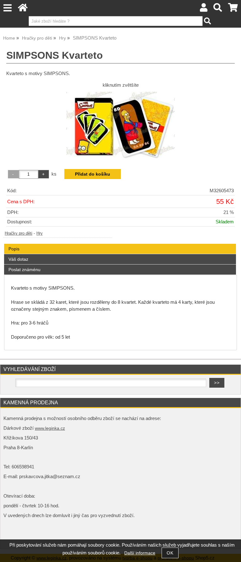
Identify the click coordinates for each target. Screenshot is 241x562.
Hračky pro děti (18, 233)
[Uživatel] (204, 9)
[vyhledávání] (218, 9)
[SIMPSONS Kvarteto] (120, 126)
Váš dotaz (18, 259)
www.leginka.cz (50, 428)
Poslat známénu (24, 269)
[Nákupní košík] (233, 9)
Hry (39, 233)
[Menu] (7, 8)
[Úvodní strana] (23, 9)
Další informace (139, 553)
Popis (13, 248)
